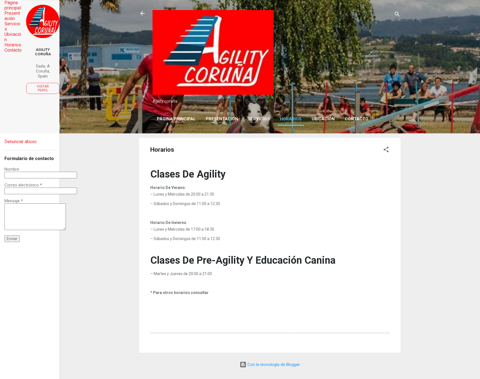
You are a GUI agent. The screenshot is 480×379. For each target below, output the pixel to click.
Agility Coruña (43, 51)
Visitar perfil (43, 88)
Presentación (222, 118)
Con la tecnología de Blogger (273, 364)
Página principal (176, 118)
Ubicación (323, 118)
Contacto (356, 118)
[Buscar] (397, 15)
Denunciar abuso (20, 141)
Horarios (291, 118)
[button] (386, 150)
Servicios (259, 118)
